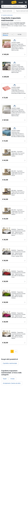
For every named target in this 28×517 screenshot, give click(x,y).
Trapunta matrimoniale (7, 10)
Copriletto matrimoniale (7, 15)
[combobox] (14, 6)
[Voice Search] (25, 6)
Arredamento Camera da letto (12, 383)
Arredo (12, 378)
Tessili (4, 378)
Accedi (21, 2)
